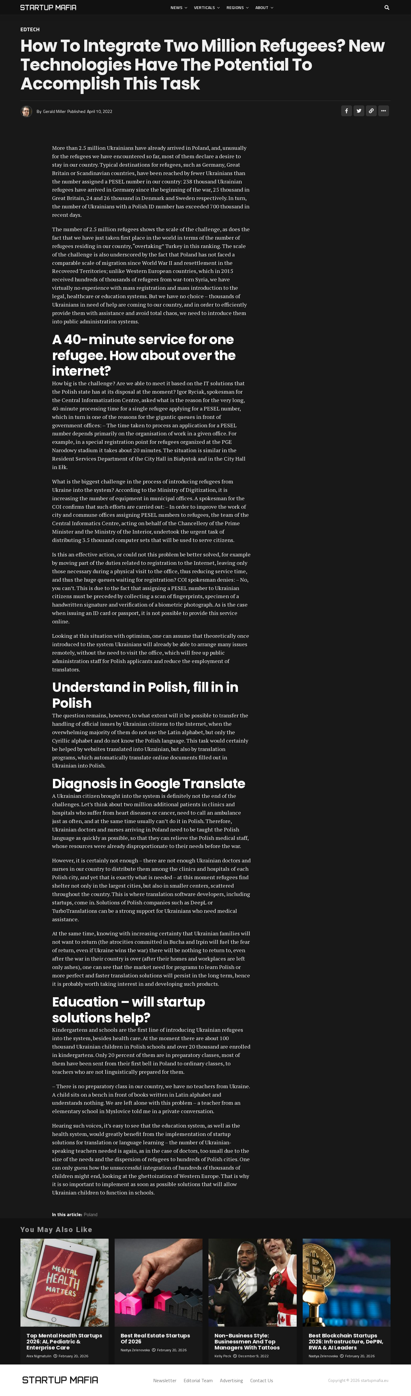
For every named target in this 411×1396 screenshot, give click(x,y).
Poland (90, 1214)
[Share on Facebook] (346, 110)
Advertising (231, 1380)
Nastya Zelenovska (135, 1350)
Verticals (204, 7)
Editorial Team (198, 1380)
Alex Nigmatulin (38, 1356)
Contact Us (261, 1380)
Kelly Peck (223, 1356)
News (176, 7)
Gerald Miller (54, 111)
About (261, 7)
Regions (235, 7)
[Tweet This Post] (359, 110)
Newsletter (164, 1380)
